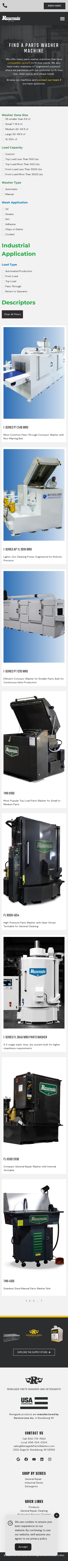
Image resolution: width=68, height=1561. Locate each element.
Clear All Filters (12, 314)
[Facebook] (26, 1459)
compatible (14, 62)
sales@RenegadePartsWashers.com (34, 1446)
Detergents (31, 1486)
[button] (62, 18)
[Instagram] (49, 1459)
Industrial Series (34, 1482)
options (25, 62)
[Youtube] (34, 1459)
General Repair (33, 1479)
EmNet (60, 1555)
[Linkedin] (41, 1459)
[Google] (18, 1459)
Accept (23, 1547)
